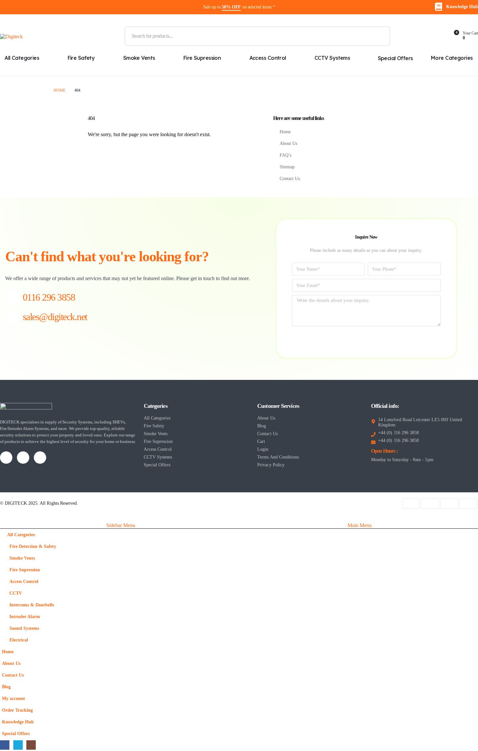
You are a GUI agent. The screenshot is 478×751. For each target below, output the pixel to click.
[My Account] (406, 36)
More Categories (452, 58)
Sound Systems (24, 628)
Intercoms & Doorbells (31, 604)
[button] (4, 518)
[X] (23, 457)
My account (13, 698)
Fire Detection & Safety (32, 546)
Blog (6, 686)
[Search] (381, 36)
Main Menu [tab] (360, 525)
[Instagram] (40, 457)
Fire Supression (202, 58)
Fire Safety (81, 58)
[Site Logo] (11, 36)
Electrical (18, 639)
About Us (288, 143)
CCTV (15, 593)
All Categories (21, 534)
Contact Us (290, 178)
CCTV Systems (332, 58)
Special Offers (395, 58)
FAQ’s (285, 155)
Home (285, 131)
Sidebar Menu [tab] (120, 525)
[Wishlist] (437, 36)
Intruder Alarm (24, 616)
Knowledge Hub (18, 721)
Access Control (267, 58)
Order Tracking (17, 710)
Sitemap (287, 166)
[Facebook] (6, 457)
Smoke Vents (139, 58)
